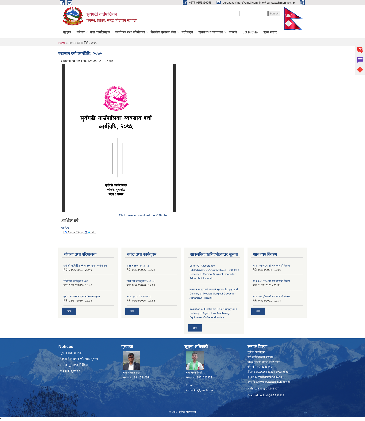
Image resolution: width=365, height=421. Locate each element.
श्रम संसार (270, 32)
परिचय (81, 32)
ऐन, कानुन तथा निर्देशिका (74, 365)
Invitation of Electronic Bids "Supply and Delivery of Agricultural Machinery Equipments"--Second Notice (213, 313)
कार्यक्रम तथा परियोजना (130, 32)
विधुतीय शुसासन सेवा (163, 32)
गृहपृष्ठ (67, 32)
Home (62, 42)
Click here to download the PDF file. (143, 215)
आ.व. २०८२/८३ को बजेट (139, 296)
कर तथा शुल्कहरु (70, 371)
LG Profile (250, 32)
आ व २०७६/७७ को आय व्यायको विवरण (271, 296)
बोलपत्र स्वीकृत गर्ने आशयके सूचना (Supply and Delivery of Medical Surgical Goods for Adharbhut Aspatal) (214, 293)
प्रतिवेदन (187, 32)
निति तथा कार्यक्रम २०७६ (75, 281)
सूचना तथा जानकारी (210, 32)
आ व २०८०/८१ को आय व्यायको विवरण (271, 265)
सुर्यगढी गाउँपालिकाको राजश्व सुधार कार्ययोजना (85, 265)
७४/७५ (65, 227)
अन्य (69, 311)
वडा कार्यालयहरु (100, 32)
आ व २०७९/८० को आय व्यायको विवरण (271, 281)
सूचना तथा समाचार (71, 353)
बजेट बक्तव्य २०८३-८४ (138, 265)
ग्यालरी (233, 32)
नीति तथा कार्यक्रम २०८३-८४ (141, 281)
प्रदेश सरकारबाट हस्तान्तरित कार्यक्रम (81, 296)
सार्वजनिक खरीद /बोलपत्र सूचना (79, 359)
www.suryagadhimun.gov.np (273, 381)
